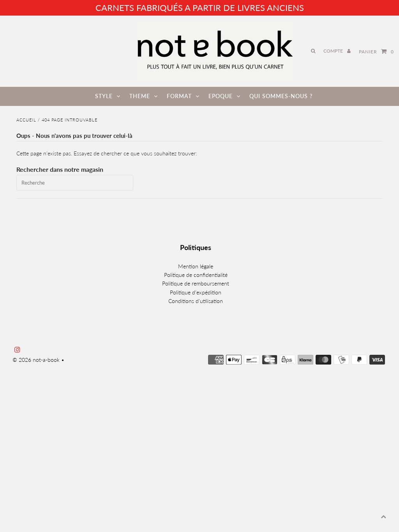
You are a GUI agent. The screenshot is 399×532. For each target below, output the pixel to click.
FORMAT (179, 96)
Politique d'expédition (195, 292)
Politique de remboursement (195, 283)
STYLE (104, 96)
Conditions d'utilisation (195, 301)
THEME (139, 96)
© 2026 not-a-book (36, 359)
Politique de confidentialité (196, 274)
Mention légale (195, 266)
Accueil (26, 119)
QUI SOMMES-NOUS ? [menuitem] (280, 96)
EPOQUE (220, 96)
